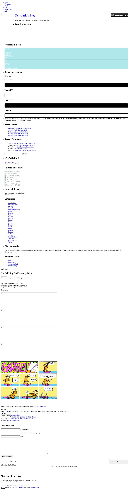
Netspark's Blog (25, 15)
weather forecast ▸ (11, 68)
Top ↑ (38, 487)
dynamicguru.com (19, 487)
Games (10, 220)
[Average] (24, 411)
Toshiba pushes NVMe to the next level (25, 143)
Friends (10, 213)
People (10, 228)
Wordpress (33, 487)
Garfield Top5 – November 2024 (18, 135)
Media (6, 6)
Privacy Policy (9, 9)
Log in (10, 260)
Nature (10, 225)
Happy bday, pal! (22, 148)
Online (9, 162)
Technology (11, 235)
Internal (10, 223)
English (10, 252)
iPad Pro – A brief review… (25, 147)
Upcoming (8, 4)
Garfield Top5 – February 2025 (17, 130)
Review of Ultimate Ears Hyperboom (19, 128)
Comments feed (13, 264)
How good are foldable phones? (24, 145)
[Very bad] (13, 411)
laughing (28, 417)
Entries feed (11, 262)
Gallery (10, 218)
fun (18, 417)
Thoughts (11, 238)
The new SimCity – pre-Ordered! (26, 150)
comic (14, 417)
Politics (10, 230)
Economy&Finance (14, 209)
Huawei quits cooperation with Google (21, 418)
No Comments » (41, 406)
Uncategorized (12, 240)
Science (10, 232)
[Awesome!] (44, 411)
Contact (7, 7)
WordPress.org (12, 266)
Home (6, 2)
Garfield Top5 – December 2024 (18, 133)
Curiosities (11, 208)
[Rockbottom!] (5, 411)
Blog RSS (9, 485)
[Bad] (19, 411)
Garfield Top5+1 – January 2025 (18, 132)
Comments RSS (19, 485)
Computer (11, 206)
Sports (10, 233)
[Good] (29, 411)
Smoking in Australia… (13, 420)
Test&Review (12, 237)
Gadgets (10, 216)
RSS (6, 11)
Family (10, 211)
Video (10, 242)
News (10, 226)
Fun (9, 215)
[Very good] (36, 411)
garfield (22, 417)
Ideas (9, 221)
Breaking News (13, 204)
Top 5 (34, 417)
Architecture (12, 203)
